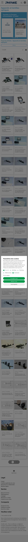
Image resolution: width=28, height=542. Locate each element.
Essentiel (7, 270)
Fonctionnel (17, 272)
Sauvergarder (14, 284)
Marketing (22, 270)
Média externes (8, 272)
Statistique (14, 270)
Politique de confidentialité (8, 267)
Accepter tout (14, 278)
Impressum (20, 267)
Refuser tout (14, 281)
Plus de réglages (6, 275)
